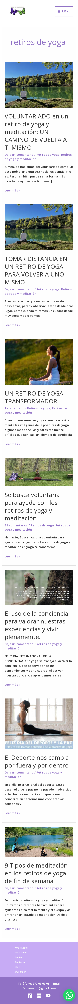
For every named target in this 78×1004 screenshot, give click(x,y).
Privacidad (21, 952)
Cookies (19, 957)
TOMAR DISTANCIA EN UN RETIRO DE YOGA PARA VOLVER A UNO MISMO (36, 270)
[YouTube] (48, 995)
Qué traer (20, 971)
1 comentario (14, 408)
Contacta (20, 962)
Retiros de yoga (48, 154)
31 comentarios (16, 525)
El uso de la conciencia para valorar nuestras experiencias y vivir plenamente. (36, 625)
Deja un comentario (19, 154)
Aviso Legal (21, 947)
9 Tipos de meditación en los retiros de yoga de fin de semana (36, 873)
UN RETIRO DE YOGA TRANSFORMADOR (34, 397)
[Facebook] (29, 995)
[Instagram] (39, 995)
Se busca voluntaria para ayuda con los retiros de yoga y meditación (32, 506)
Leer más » (12, 190)
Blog (17, 966)
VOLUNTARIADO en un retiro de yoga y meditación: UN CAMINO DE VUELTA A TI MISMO (36, 131)
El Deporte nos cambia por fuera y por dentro (37, 761)
